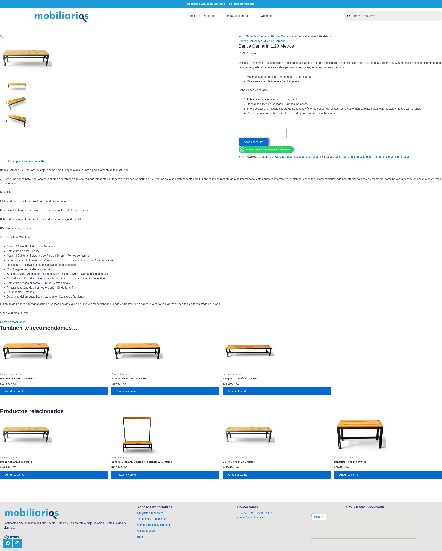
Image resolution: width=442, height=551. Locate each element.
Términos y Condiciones (152, 518)
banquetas (403, 156)
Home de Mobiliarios (12, 322)
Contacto (266, 15)
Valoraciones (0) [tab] (34, 161)
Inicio (242, 36)
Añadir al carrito (253, 142)
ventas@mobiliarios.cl (250, 517)
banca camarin (344, 156)
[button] (1, 36)
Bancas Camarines (283, 36)
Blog (140, 536)
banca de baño (363, 156)
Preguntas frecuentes (150, 513)
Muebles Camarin (258, 36)
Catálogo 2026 (146, 530)
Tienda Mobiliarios (236, 15)
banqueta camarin (385, 156)
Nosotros (209, 15)
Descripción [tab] (15, 161)
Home (191, 15)
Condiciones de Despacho (153, 524)
